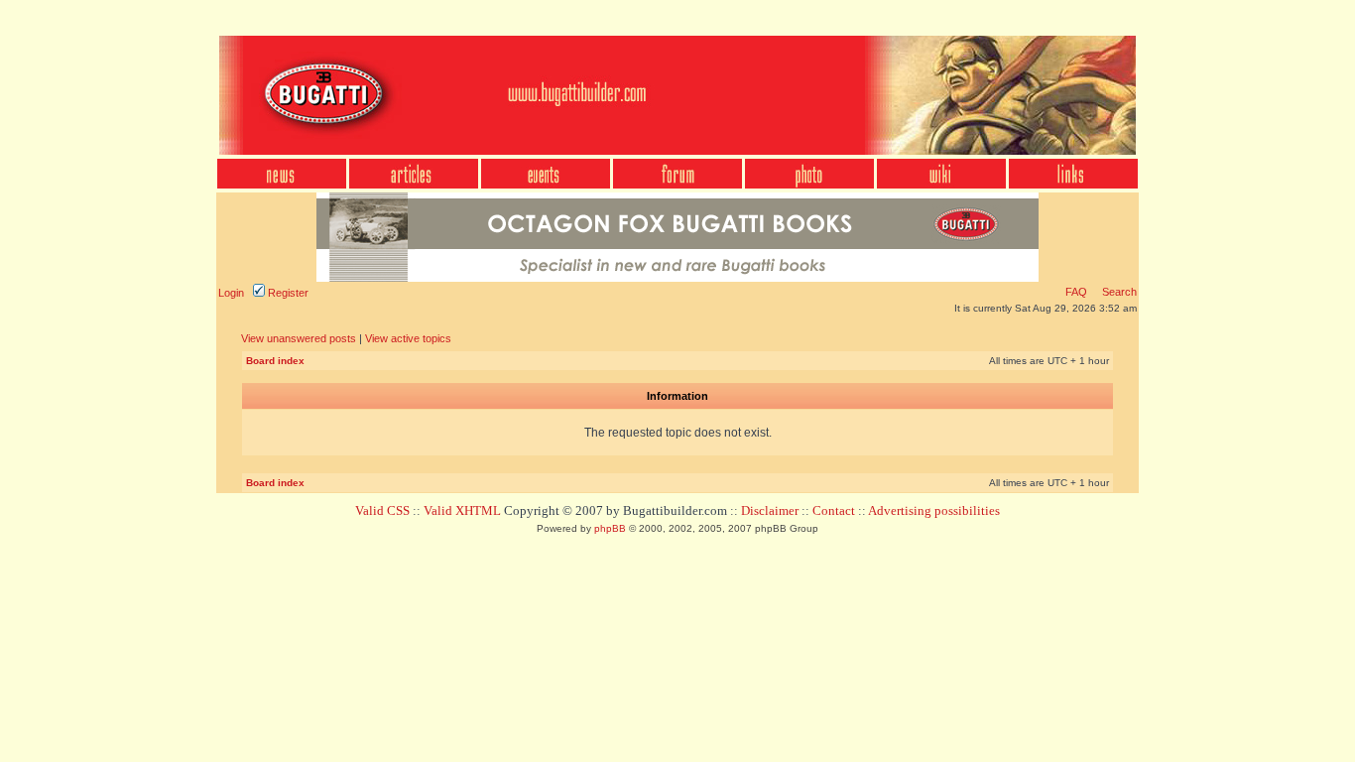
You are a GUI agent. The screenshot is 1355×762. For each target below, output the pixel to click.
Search (1118, 292)
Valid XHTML (462, 510)
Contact (833, 510)
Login (231, 293)
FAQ (1076, 292)
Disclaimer (770, 510)
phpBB (610, 528)
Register (286, 293)
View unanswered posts (298, 338)
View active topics (408, 338)
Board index (275, 360)
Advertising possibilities (934, 510)
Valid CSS (382, 510)
